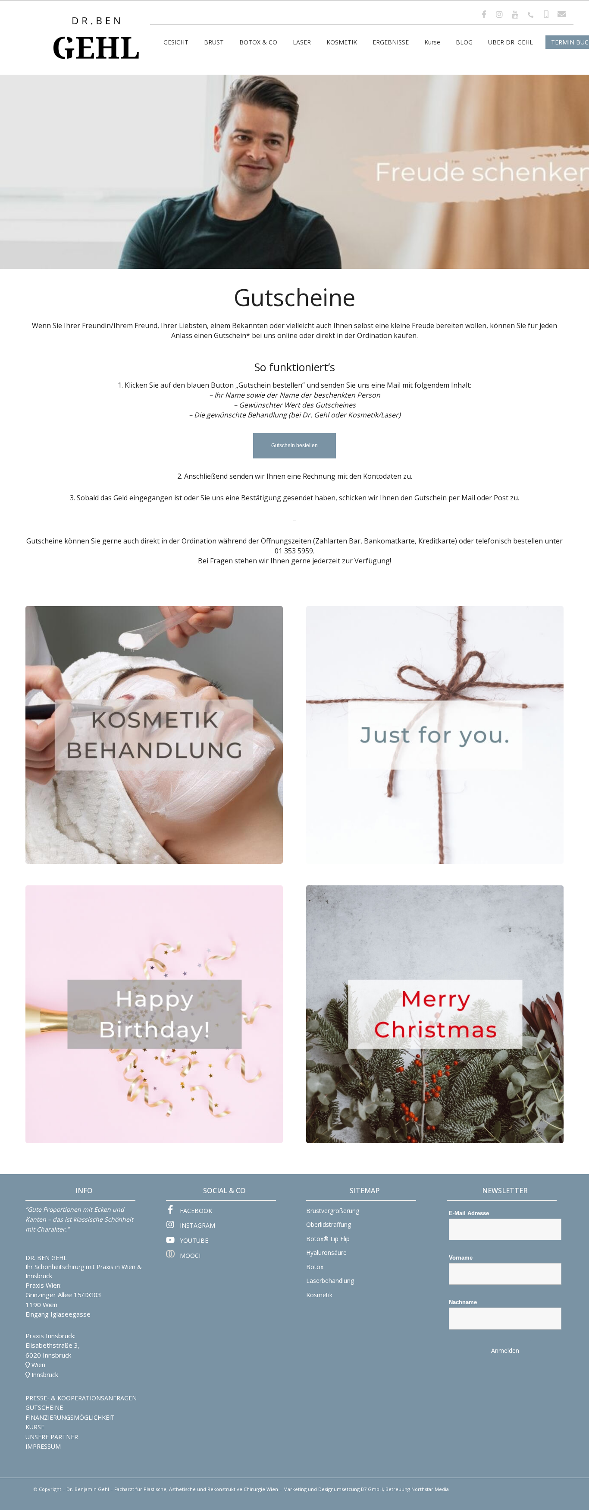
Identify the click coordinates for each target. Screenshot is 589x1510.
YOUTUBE (194, 1240)
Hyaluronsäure (326, 1252)
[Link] (96, 24)
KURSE (34, 1427)
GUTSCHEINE (44, 1407)
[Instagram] (499, 14)
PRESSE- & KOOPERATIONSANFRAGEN (81, 1398)
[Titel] (515, 14)
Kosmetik (319, 1295)
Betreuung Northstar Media (417, 1489)
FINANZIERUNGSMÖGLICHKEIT (70, 1417)
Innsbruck (44, 1375)
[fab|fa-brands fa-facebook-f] (173, 1210)
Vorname (461, 1257)
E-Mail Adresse (469, 1213)
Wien (38, 1365)
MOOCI (190, 1255)
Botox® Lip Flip (328, 1239)
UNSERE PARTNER (51, 1437)
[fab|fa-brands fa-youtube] (173, 1241)
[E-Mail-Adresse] (561, 14)
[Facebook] (483, 14)
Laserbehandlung (330, 1280)
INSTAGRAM (197, 1225)
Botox (314, 1267)
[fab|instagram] (173, 1225)
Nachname (463, 1302)
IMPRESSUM (43, 1446)
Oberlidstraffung (328, 1224)
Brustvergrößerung (332, 1211)
